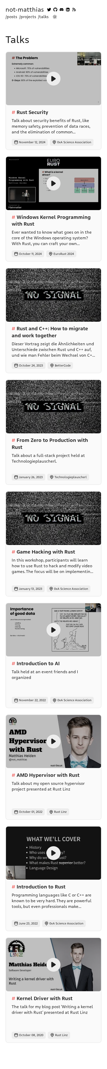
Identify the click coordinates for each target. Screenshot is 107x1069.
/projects (27, 17)
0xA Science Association (74, 142)
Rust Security (32, 112)
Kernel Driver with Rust (44, 998)
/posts (11, 17)
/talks (43, 17)
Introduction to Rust (41, 887)
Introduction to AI (38, 663)
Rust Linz (60, 812)
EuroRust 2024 (64, 254)
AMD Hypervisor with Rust (48, 775)
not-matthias (24, 9)
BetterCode (63, 365)
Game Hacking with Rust (46, 552)
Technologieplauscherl (71, 477)
